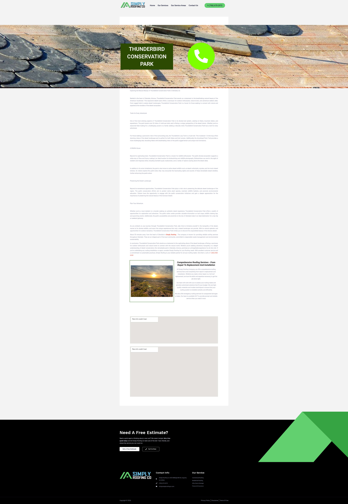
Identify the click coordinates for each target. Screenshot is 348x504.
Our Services (163, 5)
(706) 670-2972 (215, 5)
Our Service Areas (178, 5)
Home (152, 5)
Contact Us (193, 5)
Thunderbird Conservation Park (146, 56)
